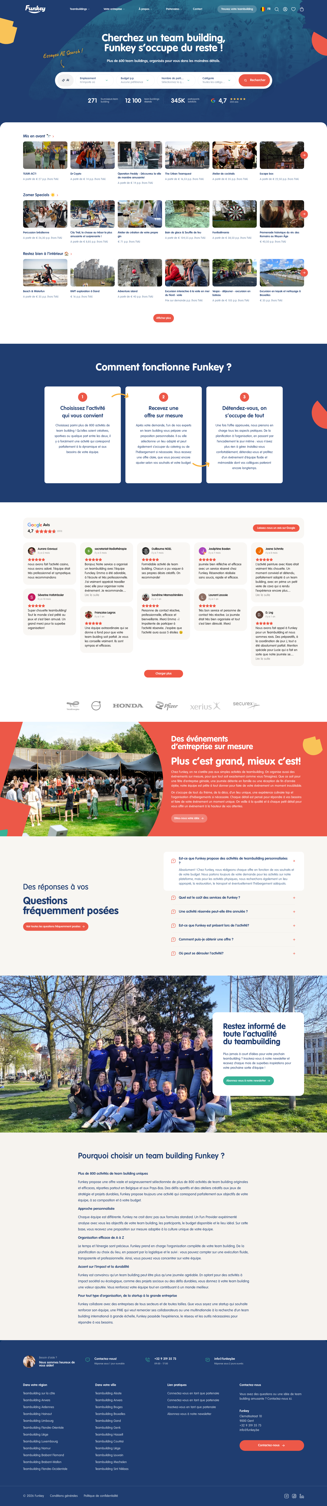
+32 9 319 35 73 (165, 1359)
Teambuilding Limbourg (38, 1421)
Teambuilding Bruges (109, 1407)
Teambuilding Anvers (36, 1400)
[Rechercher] (276, 9)
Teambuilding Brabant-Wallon (42, 1462)
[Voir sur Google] (32, 551)
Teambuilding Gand (108, 1421)
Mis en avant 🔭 (37, 136)
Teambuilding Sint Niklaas (111, 1469)
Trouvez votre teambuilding (237, 9)
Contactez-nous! (105, 1359)
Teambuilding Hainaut (37, 1414)
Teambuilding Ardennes (38, 1407)
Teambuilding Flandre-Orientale (43, 1427)
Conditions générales (64, 1496)
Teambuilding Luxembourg (40, 1441)
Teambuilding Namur (36, 1448)
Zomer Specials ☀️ (39, 195)
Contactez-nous (268, 1445)
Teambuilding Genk (107, 1427)
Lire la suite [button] (92, 595)
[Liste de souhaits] (293, 9)
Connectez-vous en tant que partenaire (193, 1393)
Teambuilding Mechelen (111, 1462)
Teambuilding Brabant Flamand (43, 1455)
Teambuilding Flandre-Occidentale (45, 1469)
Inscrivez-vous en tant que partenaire (191, 1407)
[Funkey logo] (35, 9)
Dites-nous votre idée (186, 818)
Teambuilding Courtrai (109, 1441)
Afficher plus (163, 318)
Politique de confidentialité (101, 1496)
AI (67, 80)
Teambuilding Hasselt (109, 1434)
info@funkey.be (224, 1359)
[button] (234, 871)
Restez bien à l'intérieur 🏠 (46, 254)
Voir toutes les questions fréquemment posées (53, 926)
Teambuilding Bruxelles (110, 1414)
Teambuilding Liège (35, 1434)
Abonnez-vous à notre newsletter (246, 1080)
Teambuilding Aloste (108, 1393)
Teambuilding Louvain (109, 1455)
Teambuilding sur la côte (39, 1393)
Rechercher (257, 80)
